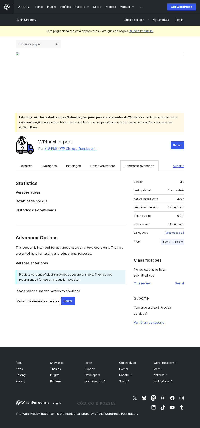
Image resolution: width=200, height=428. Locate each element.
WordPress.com (165, 362)
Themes (55, 369)
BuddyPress (163, 381)
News (19, 369)
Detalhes (26, 166)
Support (90, 369)
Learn (88, 362)
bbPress (161, 375)
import (166, 241)
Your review (142, 283)
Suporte (178, 166)
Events (123, 369)
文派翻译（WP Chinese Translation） (70, 149)
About (19, 362)
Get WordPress (181, 6)
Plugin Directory (26, 19)
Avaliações (49, 166)
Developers (92, 375)
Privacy (20, 381)
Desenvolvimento (102, 166)
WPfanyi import (55, 142)
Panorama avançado (139, 166)
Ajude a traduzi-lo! (141, 31)
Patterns (55, 381)
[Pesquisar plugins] (57, 44)
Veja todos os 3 (174, 232)
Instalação (73, 166)
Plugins (54, 375)
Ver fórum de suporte (149, 322)
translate (178, 241)
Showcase (57, 362)
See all (179, 283)
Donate (125, 375)
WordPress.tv (95, 381)
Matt (158, 369)
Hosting (21, 375)
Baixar (177, 145)
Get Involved (127, 362)
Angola (57, 403)
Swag (124, 381)
